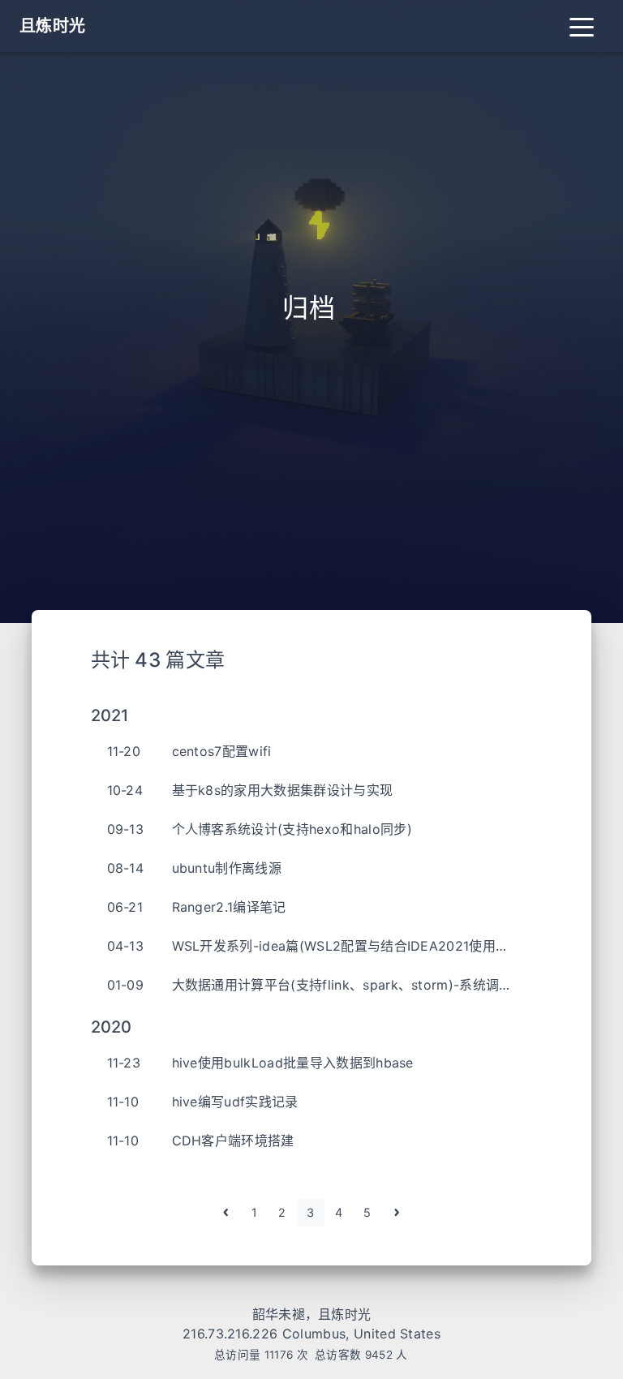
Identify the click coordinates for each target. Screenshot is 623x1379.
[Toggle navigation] (582, 26)
